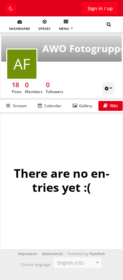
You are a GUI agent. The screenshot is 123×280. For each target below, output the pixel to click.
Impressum (27, 253)
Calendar (52, 106)
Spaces (44, 28)
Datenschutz (52, 253)
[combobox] (77, 263)
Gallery (85, 106)
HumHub (97, 253)
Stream (20, 106)
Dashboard (19, 28)
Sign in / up (100, 8)
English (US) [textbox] (70, 263)
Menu (64, 28)
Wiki (114, 106)
